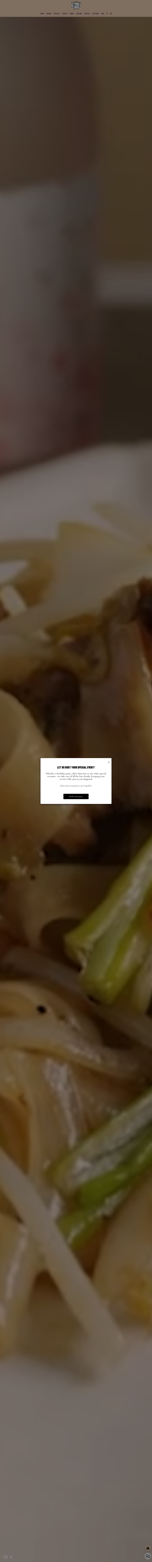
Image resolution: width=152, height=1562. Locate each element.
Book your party (76, 796)
